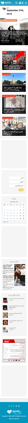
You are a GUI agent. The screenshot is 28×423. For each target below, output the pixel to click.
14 (17, 213)
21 (17, 215)
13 (14, 213)
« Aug (4, 221)
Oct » (7, 221)
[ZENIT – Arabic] (8, 3)
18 (7, 215)
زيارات (4, 74)
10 (4, 213)
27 (14, 218)
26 (10, 218)
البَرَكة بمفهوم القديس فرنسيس (15, 313)
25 (7, 218)
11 (7, 213)
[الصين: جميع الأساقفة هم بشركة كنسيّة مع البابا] (14, 126)
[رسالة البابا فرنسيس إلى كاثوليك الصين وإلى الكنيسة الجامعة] (14, 60)
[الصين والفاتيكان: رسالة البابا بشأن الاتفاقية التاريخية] (14, 104)
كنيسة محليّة (8, 96)
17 (4, 215)
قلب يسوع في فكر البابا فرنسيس (15, 320)
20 (14, 215)
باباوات (4, 52)
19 (10, 215)
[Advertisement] (14, 154)
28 (17, 218)
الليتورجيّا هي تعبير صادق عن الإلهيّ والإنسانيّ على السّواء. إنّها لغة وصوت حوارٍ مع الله (8, 268)
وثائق (4, 96)
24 (4, 218)
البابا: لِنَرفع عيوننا (12, 327)
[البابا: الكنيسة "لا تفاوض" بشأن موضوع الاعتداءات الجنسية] (14, 82)
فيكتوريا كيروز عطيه (5, 41)
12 (10, 213)
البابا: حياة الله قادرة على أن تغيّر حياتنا (16, 298)
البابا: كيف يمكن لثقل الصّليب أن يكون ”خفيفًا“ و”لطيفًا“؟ (16, 306)
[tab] (8, 341)
